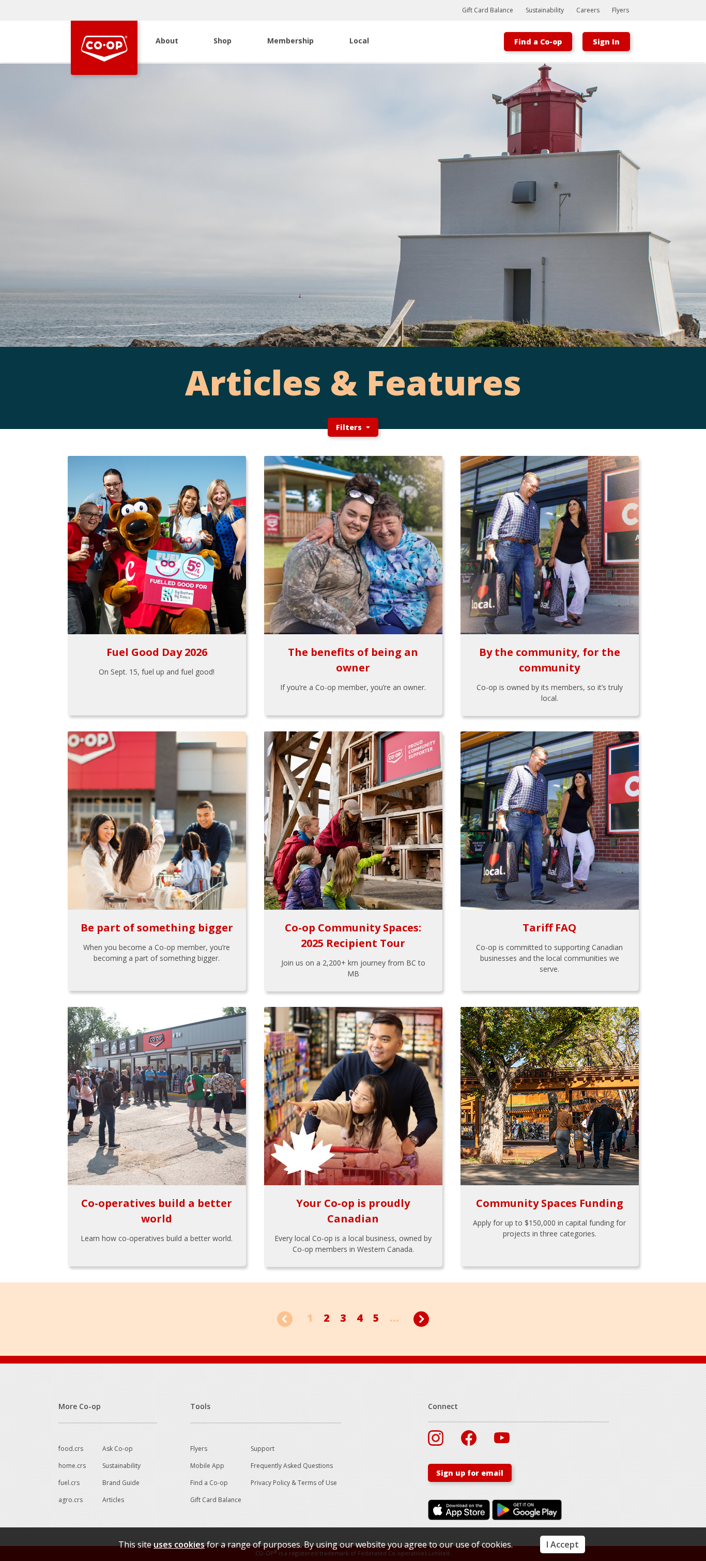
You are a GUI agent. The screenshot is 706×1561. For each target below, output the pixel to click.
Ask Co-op (117, 1448)
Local (359, 40)
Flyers (620, 10)
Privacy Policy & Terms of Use (294, 1482)
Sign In (606, 42)
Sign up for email (469, 1473)
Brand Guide (121, 1482)
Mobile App (207, 1465)
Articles (113, 1499)
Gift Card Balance (487, 10)
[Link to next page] (421, 1318)
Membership (290, 40)
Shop (222, 40)
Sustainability (545, 10)
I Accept (562, 1544)
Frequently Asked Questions (292, 1465)
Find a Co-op (538, 42)
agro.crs (70, 1499)
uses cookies (179, 1544)
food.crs (70, 1448)
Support (262, 1448)
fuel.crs (69, 1482)
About (167, 40)
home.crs (72, 1465)
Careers (588, 10)
